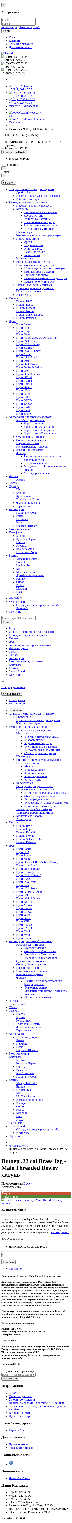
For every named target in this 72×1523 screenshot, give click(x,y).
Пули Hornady (25, 347)
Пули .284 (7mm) (26, 357)
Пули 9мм (22, 360)
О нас (12, 37)
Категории (16, 710)
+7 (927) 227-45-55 (20, 102)
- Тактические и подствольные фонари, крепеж (43, 982)
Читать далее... (60, 1232)
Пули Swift (23, 410)
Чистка (13, 476)
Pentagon (21, 578)
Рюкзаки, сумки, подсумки (26, 661)
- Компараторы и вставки (40, 796)
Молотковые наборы (29, 291)
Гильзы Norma (25, 311)
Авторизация (17, 703)
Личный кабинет (19, 1478)
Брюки (20, 492)
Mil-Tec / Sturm (25, 572)
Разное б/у (22, 608)
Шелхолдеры (24, 232)
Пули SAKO (24, 403)
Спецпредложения (13, 687)
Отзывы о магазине (21, 43)
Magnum (21, 588)
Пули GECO (24, 400)
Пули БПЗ (22, 327)
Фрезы (28, 242)
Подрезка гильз (33, 245)
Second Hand (17, 601)
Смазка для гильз (34, 251)
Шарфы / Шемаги (27, 525)
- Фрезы (29, 766)
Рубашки (22, 545)
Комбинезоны (25, 548)
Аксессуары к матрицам (39, 228)
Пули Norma (24, 380)
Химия (20, 479)
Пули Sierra (23, 334)
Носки (20, 522)
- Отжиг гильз (32, 779)
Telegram (14, 122)
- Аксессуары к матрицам (40, 753)
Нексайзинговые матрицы (40, 212)
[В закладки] (2, 1259)
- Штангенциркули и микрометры (45, 792)
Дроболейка (23, 192)
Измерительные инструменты (35, 265)
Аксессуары (23, 294)
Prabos (20, 585)
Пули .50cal (23, 393)
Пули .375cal (24, 387)
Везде (12, 628)
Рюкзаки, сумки (19, 529)
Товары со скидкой (21, 1447)
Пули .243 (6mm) (26, 341)
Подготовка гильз (27, 238)
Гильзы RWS (24, 301)
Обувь (13, 482)
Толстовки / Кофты (28, 499)
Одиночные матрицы (37, 218)
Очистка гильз (33, 248)
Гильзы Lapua (24, 304)
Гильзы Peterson (26, 317)
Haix (19, 591)
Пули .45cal (23, 390)
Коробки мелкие (34, 423)
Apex (19, 595)
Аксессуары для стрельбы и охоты (30, 416)
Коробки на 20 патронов (39, 426)
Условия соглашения (22, 1399)
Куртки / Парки (26, 539)
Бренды (13, 555)
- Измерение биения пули (40, 806)
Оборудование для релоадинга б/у (37, 605)
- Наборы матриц (34, 740)
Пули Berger (24, 331)
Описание (15, 1268)
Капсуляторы (24, 258)
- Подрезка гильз (34, 769)
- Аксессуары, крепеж (37, 997)
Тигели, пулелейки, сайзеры (34, 284)
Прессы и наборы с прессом (34, 205)
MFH (19, 568)
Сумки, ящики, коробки (31, 436)
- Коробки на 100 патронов (41, 957)
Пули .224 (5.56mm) (28, 350)
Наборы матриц (34, 215)
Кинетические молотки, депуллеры (38, 235)
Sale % (15, 598)
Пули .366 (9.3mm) (28, 374)
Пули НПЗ (23, 397)
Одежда (14, 486)
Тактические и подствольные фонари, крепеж (42, 458)
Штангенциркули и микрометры (44, 268)
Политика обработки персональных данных (36, 1402)
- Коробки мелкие (35, 947)
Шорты (20, 489)
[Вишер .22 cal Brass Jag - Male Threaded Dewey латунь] (36, 1203)
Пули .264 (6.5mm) (28, 344)
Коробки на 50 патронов (39, 430)
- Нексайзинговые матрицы (41, 736)
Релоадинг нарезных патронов (28, 202)
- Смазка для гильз (35, 776)
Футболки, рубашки (29, 502)
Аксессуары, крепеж (36, 473)
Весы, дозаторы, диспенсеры (34, 261)
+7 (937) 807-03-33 (20, 96)
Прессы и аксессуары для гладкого (38, 195)
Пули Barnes (24, 383)
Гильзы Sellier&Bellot (29, 314)
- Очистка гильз (34, 773)
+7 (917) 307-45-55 (20, 89)
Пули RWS (23, 407)
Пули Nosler (23, 354)
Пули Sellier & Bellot (29, 367)
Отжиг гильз (32, 255)
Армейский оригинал (30, 575)
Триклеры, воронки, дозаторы (35, 288)
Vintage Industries (26, 558)
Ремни (20, 515)
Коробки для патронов (30, 420)
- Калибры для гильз (36, 799)
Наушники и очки (27, 443)
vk (10, 115)
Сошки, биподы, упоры (31, 440)
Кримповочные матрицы (39, 222)
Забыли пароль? (29, 27)
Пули (12, 321)
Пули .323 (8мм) (26, 364)
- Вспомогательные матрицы (42, 749)
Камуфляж (15, 532)
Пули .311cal (24, 377)
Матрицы (22, 208)
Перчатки (22, 519)
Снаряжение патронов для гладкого (31, 189)
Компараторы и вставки (39, 271)
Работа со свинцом (28, 199)
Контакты (15, 40)
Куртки (23, 496)
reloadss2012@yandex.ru (24, 105)
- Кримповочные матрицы (40, 746)
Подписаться (10, 1378)
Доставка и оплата (20, 47)
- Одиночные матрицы (38, 743)
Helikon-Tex (23, 565)
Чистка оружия (18, 648)
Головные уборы (26, 512)
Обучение (15, 611)
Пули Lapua (23, 324)
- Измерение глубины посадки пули (46, 802)
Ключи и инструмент (29, 449)
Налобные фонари (35, 463)
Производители (19, 1444)
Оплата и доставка (20, 1396)
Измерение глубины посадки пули (45, 278)
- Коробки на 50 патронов (40, 954)
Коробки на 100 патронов (40, 433)
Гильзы (13, 298)
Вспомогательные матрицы (41, 225)
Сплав (20, 581)
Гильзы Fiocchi (25, 308)
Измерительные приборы (32, 446)
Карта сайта (16, 1430)
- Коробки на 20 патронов (40, 951)
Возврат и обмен (19, 1412)
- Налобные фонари (36, 987)
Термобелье (23, 506)
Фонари (21, 453)
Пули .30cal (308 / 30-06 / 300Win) (37, 337)
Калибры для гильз (36, 275)
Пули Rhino (23, 413)
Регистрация (9, 27)
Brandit (20, 562)
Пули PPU (22, 370)
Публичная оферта (20, 1416)
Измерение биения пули (39, 281)
